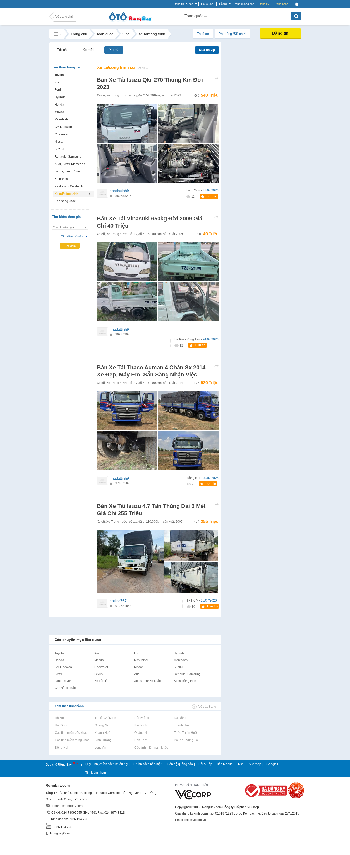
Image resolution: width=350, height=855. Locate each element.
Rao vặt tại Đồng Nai (61, 747)
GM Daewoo (63, 127)
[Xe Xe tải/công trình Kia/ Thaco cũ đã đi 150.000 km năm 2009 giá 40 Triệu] (127, 261)
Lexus (98, 674)
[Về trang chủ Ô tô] (130, 20)
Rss (240, 764)
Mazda (59, 112)
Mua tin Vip (207, 50)
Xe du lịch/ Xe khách (69, 186)
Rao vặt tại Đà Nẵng (180, 718)
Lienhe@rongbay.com (67, 806)
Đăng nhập (281, 3)
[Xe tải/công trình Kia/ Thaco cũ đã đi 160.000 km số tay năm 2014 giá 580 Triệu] (188, 450)
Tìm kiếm (70, 245)
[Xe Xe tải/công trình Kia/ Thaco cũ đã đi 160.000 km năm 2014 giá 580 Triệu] (127, 410)
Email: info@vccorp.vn (190, 820)
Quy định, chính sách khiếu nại (106, 764)
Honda (59, 104)
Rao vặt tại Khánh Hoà (102, 733)
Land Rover (63, 681)
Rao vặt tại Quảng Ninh (102, 725)
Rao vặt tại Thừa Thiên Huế (185, 733)
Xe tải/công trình (66, 194)
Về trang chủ (64, 16)
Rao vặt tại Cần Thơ (140, 740)
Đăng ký (264, 3)
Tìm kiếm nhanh (96, 773)
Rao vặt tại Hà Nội (60, 718)
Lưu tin (212, 196)
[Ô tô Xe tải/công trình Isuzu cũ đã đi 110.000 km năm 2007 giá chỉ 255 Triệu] (191, 577)
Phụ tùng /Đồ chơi (232, 34)
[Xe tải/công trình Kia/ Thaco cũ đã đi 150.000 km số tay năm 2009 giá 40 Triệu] (188, 301)
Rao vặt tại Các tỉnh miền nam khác (151, 747)
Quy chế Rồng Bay (59, 764)
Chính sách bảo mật (147, 764)
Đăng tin (280, 33)
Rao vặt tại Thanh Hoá (182, 725)
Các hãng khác (65, 201)
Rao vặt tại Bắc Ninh (140, 725)
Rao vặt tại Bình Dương (103, 740)
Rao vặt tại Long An (100, 747)
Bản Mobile (225, 764)
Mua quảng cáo (244, 3)
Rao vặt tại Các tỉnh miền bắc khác (71, 733)
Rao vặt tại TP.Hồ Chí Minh (105, 718)
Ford (58, 89)
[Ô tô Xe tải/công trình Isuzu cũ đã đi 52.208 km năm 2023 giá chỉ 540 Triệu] (127, 163)
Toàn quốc (193, 16)
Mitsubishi (62, 119)
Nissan (59, 142)
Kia (57, 82)
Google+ (272, 764)
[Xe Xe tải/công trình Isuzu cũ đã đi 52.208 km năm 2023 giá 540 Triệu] (127, 123)
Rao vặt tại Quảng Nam (142, 733)
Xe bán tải (62, 179)
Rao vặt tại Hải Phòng (141, 718)
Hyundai (60, 97)
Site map (255, 764)
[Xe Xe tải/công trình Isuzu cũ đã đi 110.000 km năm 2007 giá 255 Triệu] (130, 561)
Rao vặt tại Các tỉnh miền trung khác (72, 740)
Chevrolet (61, 134)
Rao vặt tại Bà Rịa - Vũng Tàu (187, 740)
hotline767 (118, 601)
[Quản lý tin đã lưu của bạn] (297, 4)
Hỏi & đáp (205, 764)
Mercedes (181, 660)
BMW (58, 674)
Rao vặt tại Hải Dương (62, 725)
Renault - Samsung (68, 156)
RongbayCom (59, 833)
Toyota (59, 75)
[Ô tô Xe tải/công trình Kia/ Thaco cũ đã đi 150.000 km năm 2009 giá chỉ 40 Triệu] (127, 301)
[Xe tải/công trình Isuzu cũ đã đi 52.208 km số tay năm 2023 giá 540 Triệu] (188, 163)
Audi (137, 674)
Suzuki (59, 149)
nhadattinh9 (119, 191)
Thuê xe (203, 34)
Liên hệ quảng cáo (180, 764)
